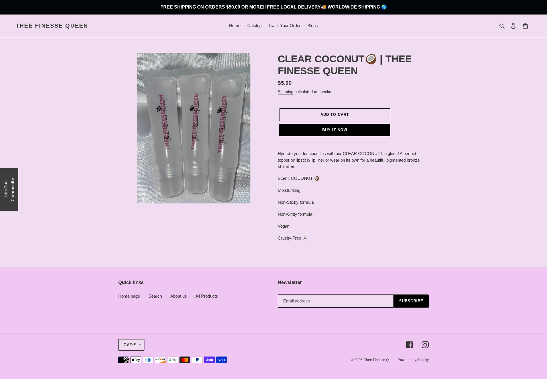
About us (178, 296)
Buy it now (334, 130)
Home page (129, 296)
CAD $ (130, 344)
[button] (9, 189)
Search (155, 296)
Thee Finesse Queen (52, 25)
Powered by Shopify (413, 360)
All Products (206, 296)
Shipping (285, 91)
